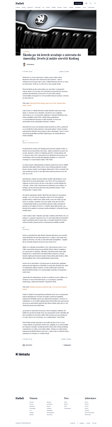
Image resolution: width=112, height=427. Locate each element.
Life (43, 7)
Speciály (60, 7)
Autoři (65, 402)
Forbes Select (91, 7)
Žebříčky (54, 7)
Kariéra (86, 408)
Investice (18, 7)
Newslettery (78, 7)
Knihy (65, 406)
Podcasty (71, 7)
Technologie (37, 7)
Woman (65, 7)
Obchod (66, 404)
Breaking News (50, 412)
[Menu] (94, 3)
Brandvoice (49, 414)
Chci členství (78, 3)
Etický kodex (88, 414)
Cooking (48, 7)
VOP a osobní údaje (89, 412)
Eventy (84, 7)
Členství (87, 404)
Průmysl (24, 7)
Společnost (30, 7)
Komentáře (49, 404)
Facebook (72, 423)
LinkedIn (88, 423)
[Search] (90, 3)
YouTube (94, 423)
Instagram (81, 423)
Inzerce (86, 406)
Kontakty (87, 410)
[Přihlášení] (86, 3)
